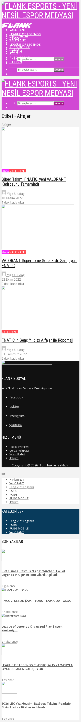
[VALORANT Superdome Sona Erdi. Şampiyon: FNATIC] (38, 248)
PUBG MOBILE (19, 47)
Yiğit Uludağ (15, 194)
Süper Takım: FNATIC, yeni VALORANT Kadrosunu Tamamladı (34, 182)
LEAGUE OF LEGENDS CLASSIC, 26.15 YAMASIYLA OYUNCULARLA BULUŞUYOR (37, 667)
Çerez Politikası (19, 450)
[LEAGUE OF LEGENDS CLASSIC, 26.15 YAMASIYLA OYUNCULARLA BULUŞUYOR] (9, 654)
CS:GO (14, 49)
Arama (59, 59)
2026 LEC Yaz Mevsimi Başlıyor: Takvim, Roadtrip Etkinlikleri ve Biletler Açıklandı (36, 705)
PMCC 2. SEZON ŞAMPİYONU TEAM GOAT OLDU (36, 601)
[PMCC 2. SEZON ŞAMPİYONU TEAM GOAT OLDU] (15, 590)
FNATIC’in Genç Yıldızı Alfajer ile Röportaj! (37, 340)
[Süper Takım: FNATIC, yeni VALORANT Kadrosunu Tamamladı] (38, 167)
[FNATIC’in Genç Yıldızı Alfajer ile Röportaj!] (38, 328)
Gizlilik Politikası (19, 447)
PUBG (13, 53)
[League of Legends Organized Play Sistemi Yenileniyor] (14, 615)
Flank (5, 171)
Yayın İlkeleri (17, 454)
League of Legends (25, 45)
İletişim (15, 62)
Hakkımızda (18, 36)
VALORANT (17, 40)
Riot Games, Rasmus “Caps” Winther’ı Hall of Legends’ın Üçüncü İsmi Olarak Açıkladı (33, 573)
